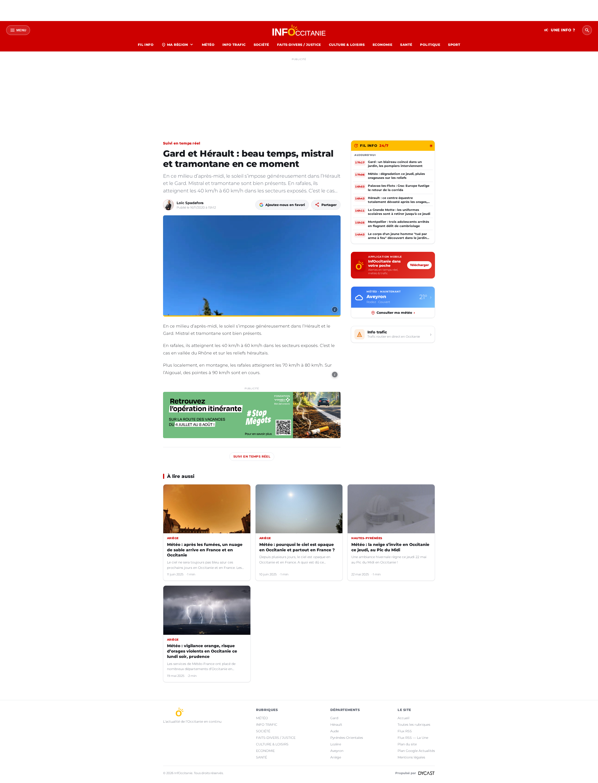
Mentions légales (411, 757)
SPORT (454, 45)
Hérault (336, 724)
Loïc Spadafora (190, 203)
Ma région (177, 44)
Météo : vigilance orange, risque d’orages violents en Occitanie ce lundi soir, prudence (202, 651)
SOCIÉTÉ (261, 45)
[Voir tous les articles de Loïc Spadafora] (168, 204)
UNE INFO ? (559, 30)
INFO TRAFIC (234, 45)
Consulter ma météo (396, 312)
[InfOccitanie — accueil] (299, 30)
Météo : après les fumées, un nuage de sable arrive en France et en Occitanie (204, 550)
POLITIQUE (430, 45)
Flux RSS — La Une (413, 738)
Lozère (335, 744)
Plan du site (407, 744)
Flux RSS (405, 731)
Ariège (335, 757)
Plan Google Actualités (416, 751)
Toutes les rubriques (414, 724)
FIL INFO (145, 45)
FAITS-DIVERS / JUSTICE (299, 45)
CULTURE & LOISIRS (347, 45)
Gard (334, 718)
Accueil (403, 718)
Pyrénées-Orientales (346, 738)
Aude (334, 731)
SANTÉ (406, 45)
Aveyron (336, 751)
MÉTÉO (208, 45)
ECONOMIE (382, 45)
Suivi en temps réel (181, 143)
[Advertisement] (299, 95)
